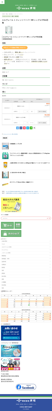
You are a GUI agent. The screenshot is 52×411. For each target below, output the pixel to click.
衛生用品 (16, 134)
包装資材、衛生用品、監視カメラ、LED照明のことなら (26, 404)
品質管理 (4, 261)
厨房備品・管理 (5, 258)
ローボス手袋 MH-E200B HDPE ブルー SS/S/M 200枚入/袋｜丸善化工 (22, 191)
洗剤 (3, 270)
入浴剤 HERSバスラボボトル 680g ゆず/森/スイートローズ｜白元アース (30, 163)
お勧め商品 (4, 241)
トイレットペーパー (7, 134)
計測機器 (4, 282)
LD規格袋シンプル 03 (16, 143)
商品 (13, 134)
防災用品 (4, 285)
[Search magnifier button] (49, 218)
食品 (3, 288)
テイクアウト (5, 250)
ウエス (3, 244)
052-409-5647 (26, 407)
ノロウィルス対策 (6, 252)
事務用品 (4, 255)
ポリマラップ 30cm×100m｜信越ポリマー (22, 182)
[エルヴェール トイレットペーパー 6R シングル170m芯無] (27, 128)
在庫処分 (4, 264)
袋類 (3, 279)
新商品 (3, 267)
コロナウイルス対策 (6, 247)
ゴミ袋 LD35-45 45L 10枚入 (18, 172)
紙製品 (3, 273)
